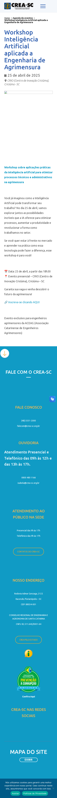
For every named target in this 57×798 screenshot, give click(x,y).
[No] (53, 788)
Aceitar (15, 793)
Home (7, 18)
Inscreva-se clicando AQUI (24, 302)
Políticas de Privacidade (35, 793)
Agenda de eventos (23, 18)
